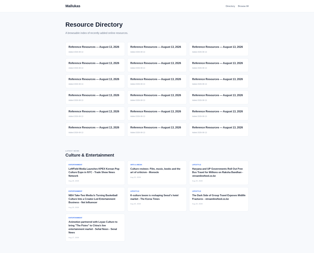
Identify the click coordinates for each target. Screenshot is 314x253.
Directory (230, 6)
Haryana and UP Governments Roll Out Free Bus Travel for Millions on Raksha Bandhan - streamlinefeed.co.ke (217, 172)
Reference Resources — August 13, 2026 (94, 47)
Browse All (243, 6)
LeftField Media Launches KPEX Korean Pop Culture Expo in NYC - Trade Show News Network (94, 172)
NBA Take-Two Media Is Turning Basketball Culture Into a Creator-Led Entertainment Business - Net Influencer (93, 199)
